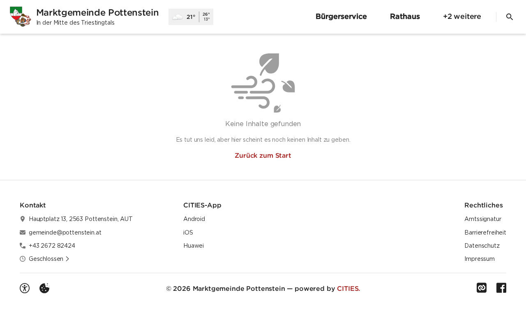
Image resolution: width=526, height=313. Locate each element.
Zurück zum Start (263, 155)
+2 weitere (462, 16)
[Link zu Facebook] (501, 288)
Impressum (479, 258)
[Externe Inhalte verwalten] (44, 288)
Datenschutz (481, 245)
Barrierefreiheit (485, 232)
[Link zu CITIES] (482, 288)
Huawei (193, 245)
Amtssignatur (482, 219)
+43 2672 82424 (52, 245)
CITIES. (348, 288)
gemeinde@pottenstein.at (65, 232)
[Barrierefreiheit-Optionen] (25, 288)
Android (194, 219)
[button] (49, 259)
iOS (188, 232)
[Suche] (509, 16)
